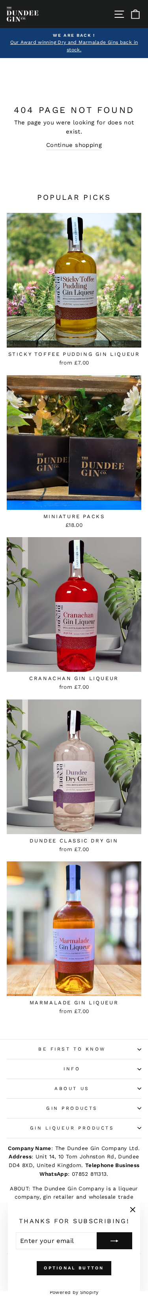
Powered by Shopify (74, 1292)
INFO (72, 1069)
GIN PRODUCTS (71, 1108)
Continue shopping (74, 145)
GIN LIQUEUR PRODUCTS (72, 1128)
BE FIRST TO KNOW (72, 1049)
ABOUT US (71, 1088)
